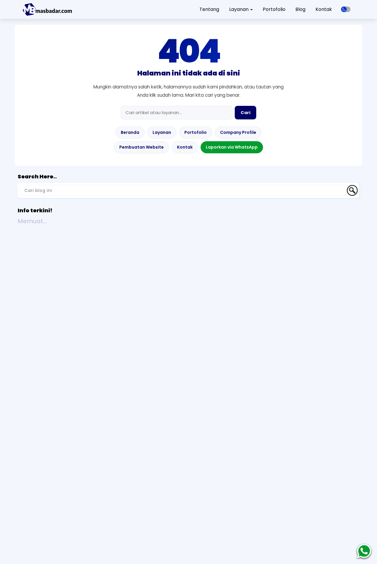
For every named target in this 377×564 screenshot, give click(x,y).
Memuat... (32, 221)
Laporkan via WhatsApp (232, 147)
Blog (300, 9)
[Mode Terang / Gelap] (345, 9)
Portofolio (274, 9)
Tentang (209, 9)
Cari (245, 113)
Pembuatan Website (141, 147)
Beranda (130, 132)
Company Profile (238, 132)
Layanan (162, 132)
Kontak (323, 9)
